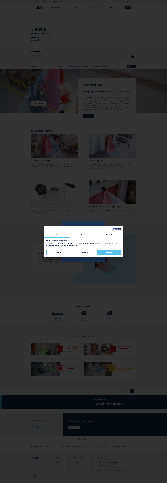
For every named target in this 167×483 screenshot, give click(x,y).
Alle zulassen (108, 252)
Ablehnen (58, 252)
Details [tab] (83, 235)
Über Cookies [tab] (109, 235)
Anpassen (82, 252)
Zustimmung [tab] (57, 235)
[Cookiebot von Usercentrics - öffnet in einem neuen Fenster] (113, 229)
